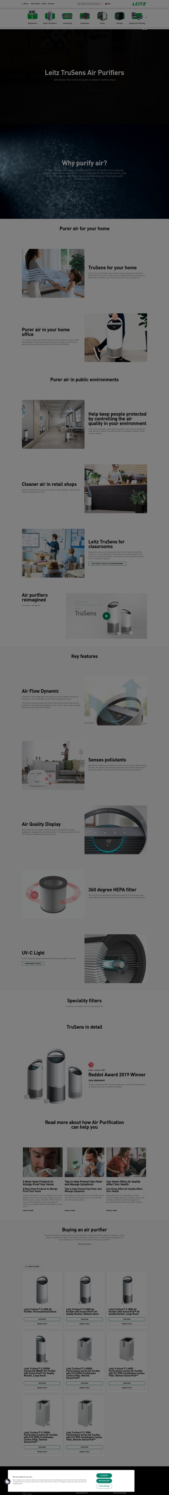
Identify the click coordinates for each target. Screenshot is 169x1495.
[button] (7, 1481)
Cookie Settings (104, 1486)
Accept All (104, 1475)
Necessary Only (104, 1481)
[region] (71, 1481)
